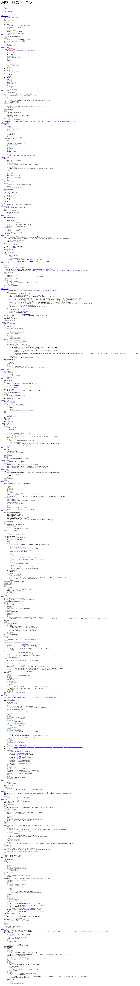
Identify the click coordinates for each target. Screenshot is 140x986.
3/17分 (21, 25)
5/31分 (18, 116)
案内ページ (17, 207)
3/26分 (10, 372)
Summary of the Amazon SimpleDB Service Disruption (45, 290)
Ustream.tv (17, 462)
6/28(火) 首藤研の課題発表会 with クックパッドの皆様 (26, 50)
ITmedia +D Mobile (43, 931)
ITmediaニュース (51, 121)
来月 (8, 8)
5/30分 (18, 392)
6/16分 (18, 36)
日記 (14, 499)
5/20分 (8, 77)
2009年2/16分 (20, 238)
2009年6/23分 (46, 269)
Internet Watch (30, 747)
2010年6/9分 (20, 551)
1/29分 (31, 261)
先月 (5, 8)
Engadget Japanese (16, 697)
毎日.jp (75, 931)
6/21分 (12, 68)
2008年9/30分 (16, 748)
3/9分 (12, 424)
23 (37, 520)
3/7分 (14, 437)
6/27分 (18, 41)
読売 (84, 270)
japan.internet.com (42, 600)
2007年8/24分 (27, 314)
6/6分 (10, 455)
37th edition (17, 269)
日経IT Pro (43, 121)
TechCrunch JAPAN (64, 121)
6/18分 (10, 252)
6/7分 (51, 520)
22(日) (23, 514)
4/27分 (15, 255)
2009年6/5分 (21, 405)
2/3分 (28, 282)
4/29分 (24, 309)
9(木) (28, 518)
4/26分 (14, 247)
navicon (65, 747)
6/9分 (14, 244)
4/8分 (16, 385)
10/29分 (11, 932)
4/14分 (13, 700)
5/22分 (13, 402)
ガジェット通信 (22, 747)
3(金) (28, 517)
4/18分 (14, 363)
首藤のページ (8, 11)
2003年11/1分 (32, 793)
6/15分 (13, 323)
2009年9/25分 (29, 909)
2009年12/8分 (31, 306)
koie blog (16, 357)
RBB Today (72, 121)
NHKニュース (48, 270)
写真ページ (25, 644)
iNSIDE (39, 697)
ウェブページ (29, 464)
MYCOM (57, 121)
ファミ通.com (33, 697)
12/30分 (24, 312)
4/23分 (24, 341)
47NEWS (80, 270)
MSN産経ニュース (72, 747)
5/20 (36, 520)
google (12, 36)
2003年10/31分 (25, 793)
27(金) (21, 515)
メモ (48, 467)
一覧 (5, 9)
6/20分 (10, 109)
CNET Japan (37, 121)
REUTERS (38, 270)
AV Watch (16, 747)
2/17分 (24, 25)
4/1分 (14, 220)
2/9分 (16, 278)
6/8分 (26, 311)
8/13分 (19, 601)
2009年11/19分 (15, 467)
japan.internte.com (47, 747)
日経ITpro (60, 931)
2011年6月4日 (68, 793)
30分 (40, 520)
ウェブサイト (45, 472)
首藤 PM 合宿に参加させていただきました (29, 155)
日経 (103, 931)
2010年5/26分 (22, 258)
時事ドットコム (55, 270)
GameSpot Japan (52, 697)
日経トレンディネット (58, 747)
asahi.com (69, 270)
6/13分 (10, 272)
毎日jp (42, 270)
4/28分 (39, 315)
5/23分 (17, 25)
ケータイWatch (35, 931)
